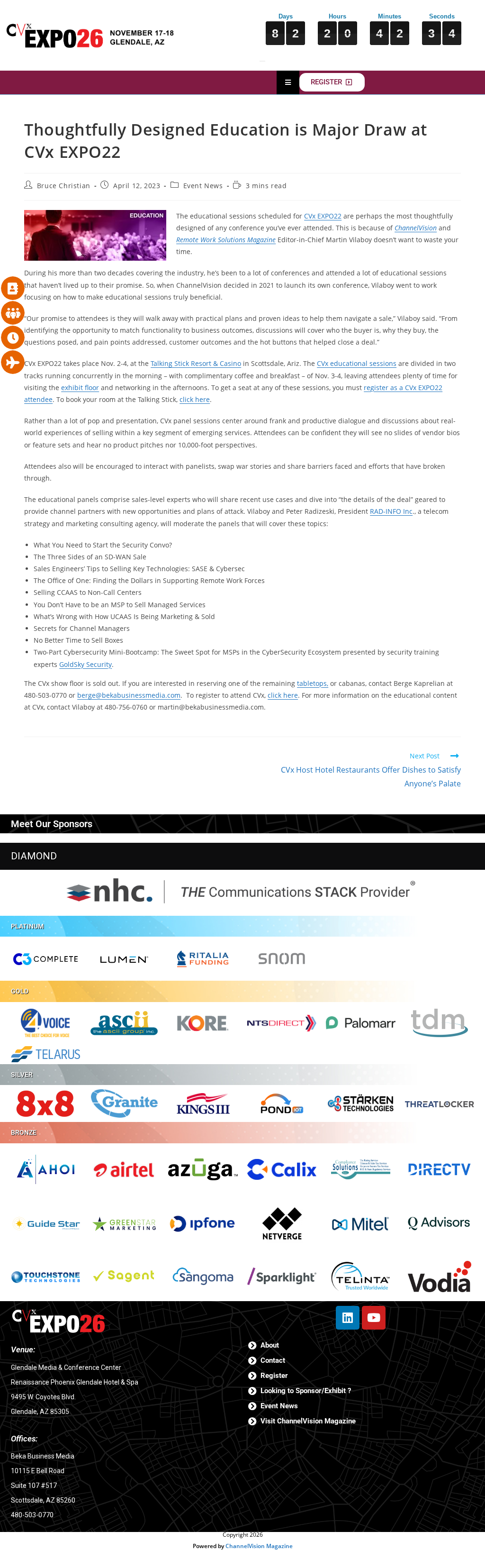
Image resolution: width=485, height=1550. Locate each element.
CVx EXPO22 (322, 215)
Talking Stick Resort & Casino (196, 363)
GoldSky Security (85, 664)
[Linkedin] (347, 1318)
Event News (203, 185)
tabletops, (312, 683)
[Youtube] (374, 1318)
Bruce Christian (63, 185)
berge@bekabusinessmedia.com (128, 695)
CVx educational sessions (356, 363)
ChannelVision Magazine (259, 1546)
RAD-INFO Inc (391, 511)
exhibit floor (80, 387)
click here (195, 399)
